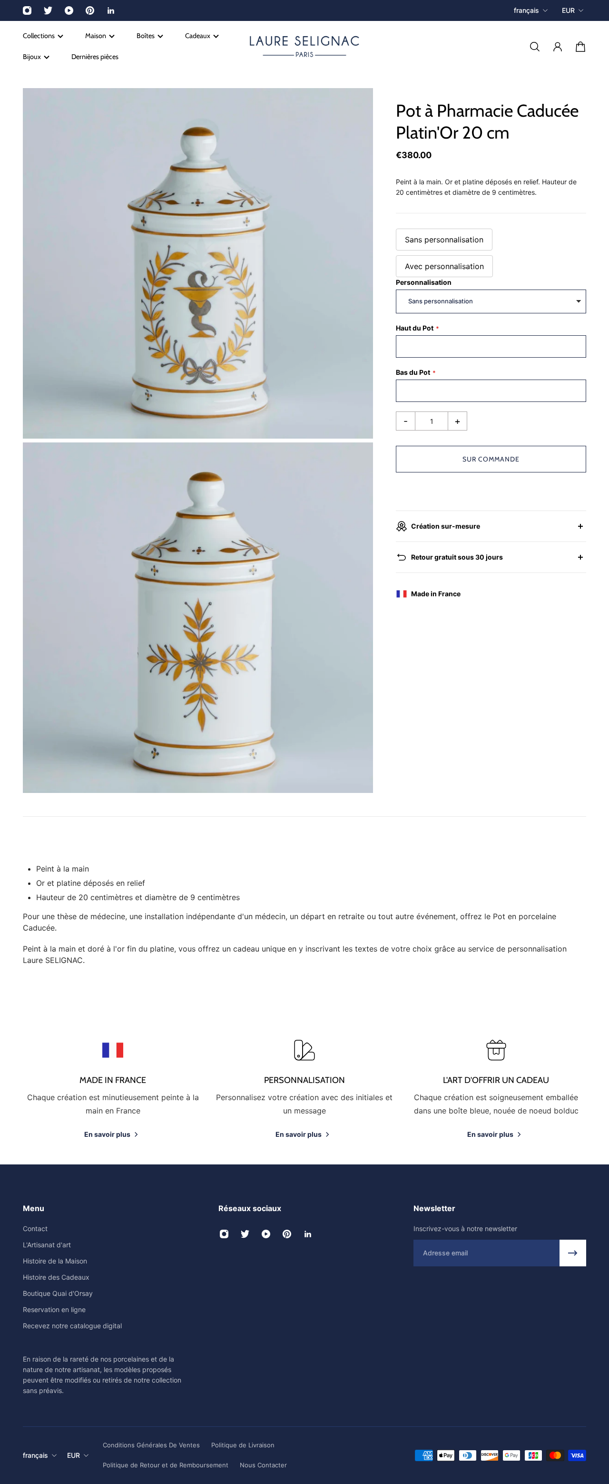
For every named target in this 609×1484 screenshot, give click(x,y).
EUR (568, 10)
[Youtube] (69, 10)
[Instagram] (27, 10)
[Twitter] (48, 10)
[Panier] (580, 46)
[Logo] (304, 47)
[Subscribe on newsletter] (573, 1253)
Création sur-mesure (445, 526)
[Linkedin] (110, 10)
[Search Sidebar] (534, 46)
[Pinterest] (89, 10)
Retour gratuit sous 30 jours (457, 557)
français (526, 10)
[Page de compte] (557, 46)
